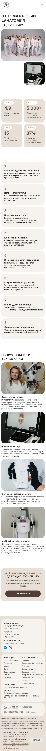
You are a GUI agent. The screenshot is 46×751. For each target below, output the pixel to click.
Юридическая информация (15, 687)
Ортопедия (27, 666)
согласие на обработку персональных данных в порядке (15, 743)
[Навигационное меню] (42, 5)
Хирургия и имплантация (32, 663)
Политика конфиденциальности (18, 693)
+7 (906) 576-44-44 (11, 637)
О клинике (8, 663)
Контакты (8, 678)
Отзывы (7, 675)
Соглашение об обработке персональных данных (22, 697)
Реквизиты (8, 690)
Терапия (25, 660)
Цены (6, 669)
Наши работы (9, 672)
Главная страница (11, 660)
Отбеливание (27, 678)
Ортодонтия (27, 669)
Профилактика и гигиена (32, 675)
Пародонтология (29, 672)
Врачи (6, 666)
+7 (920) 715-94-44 (11, 634)
